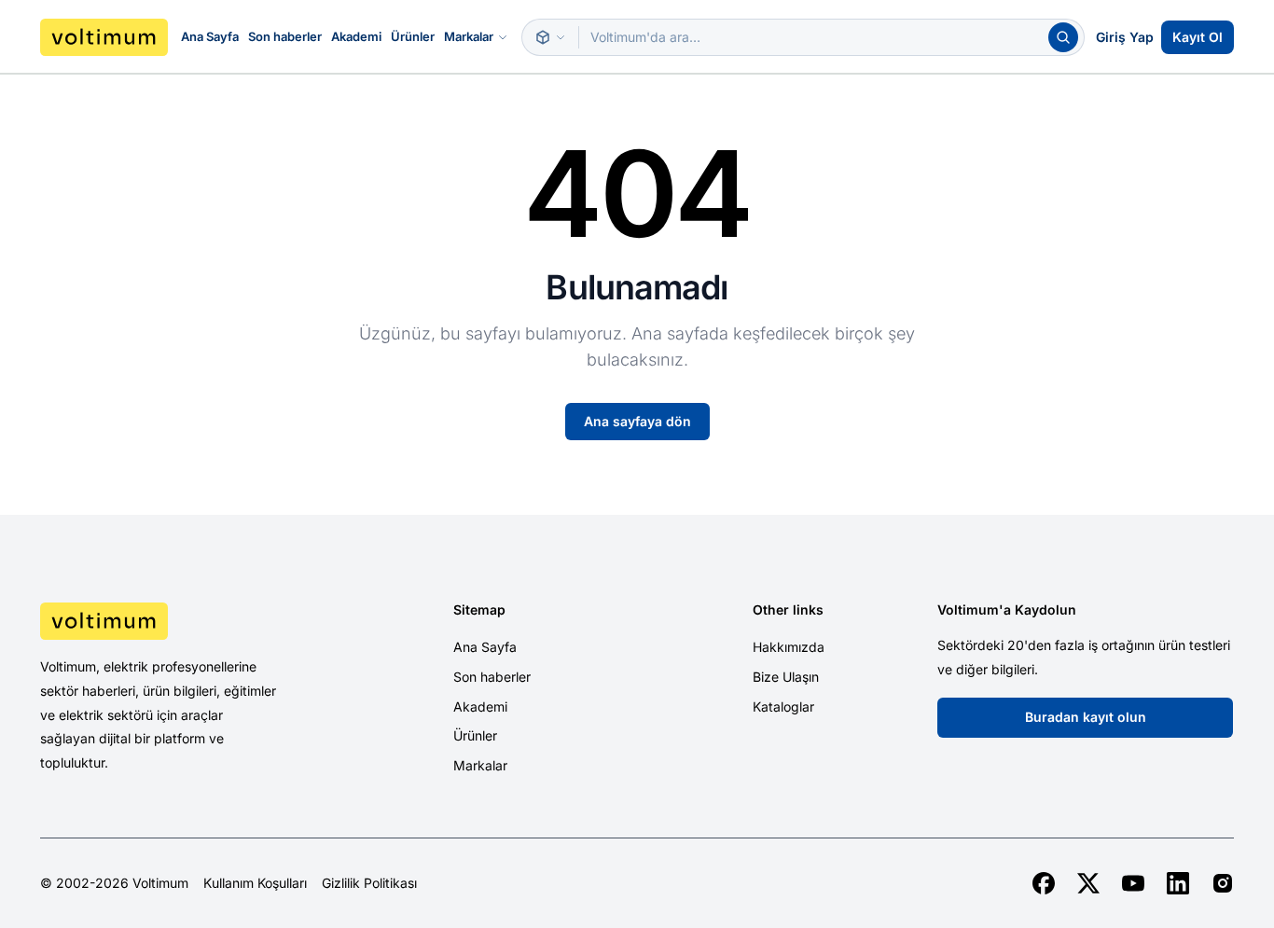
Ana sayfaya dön (637, 421)
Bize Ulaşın (786, 677)
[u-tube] (1133, 883)
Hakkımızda (788, 647)
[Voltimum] (104, 37)
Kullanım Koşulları (255, 883)
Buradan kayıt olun (1085, 717)
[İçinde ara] (550, 37)
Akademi (356, 36)
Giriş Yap (1125, 37)
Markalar (468, 36)
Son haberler (285, 36)
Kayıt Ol (1197, 37)
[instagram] (1223, 883)
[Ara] (1063, 37)
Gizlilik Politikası (369, 883)
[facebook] (1043, 883)
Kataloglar (783, 706)
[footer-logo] (181, 621)
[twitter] (1088, 883)
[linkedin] (1178, 883)
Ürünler (413, 36)
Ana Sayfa (210, 36)
